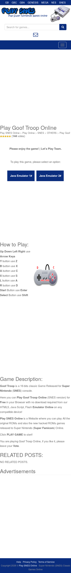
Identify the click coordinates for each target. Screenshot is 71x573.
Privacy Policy (30, 561)
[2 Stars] (3, 136)
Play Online (28, 133)
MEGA (44, 2)
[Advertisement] (35, 87)
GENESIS (33, 2)
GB (7, 2)
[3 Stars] (5, 136)
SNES (62, 2)
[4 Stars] (8, 136)
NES (53, 2)
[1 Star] (1, 136)
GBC (14, 2)
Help (18, 561)
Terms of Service (46, 561)
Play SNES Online (9, 133)
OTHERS (52, 133)
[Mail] (35, 34)
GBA (22, 2)
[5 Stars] (10, 136)
